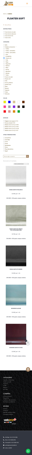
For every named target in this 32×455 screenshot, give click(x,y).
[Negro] (23, 106)
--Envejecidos (8, 56)
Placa (6, 86)
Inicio (5, 14)
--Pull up (7, 69)
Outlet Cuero (8, 84)
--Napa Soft (8, 64)
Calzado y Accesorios (10, 47)
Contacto (5, 410)
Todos (6, 92)
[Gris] (9, 106)
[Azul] (9, 102)
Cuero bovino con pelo (10, 32)
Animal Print (8, 137)
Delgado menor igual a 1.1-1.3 (11, 121)
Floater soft (8, 79)
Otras (6, 147)
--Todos (7, 75)
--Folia (6, 60)
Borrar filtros (8, 25)
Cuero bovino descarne (10, 34)
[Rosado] (9, 111)
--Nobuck (7, 65)
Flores (6, 143)
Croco (6, 141)
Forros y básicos (9, 82)
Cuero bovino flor (9, 35)
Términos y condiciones (9, 402)
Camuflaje (7, 139)
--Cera (6, 54)
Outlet (4, 385)
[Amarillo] (4, 102)
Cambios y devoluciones (9, 400)
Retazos (7, 88)
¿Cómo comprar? (7, 396)
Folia (6, 80)
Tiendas (5, 408)
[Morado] (14, 106)
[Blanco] (18, 102)
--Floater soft (8, 58)
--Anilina (7, 48)
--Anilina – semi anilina (10, 52)
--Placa (6, 67)
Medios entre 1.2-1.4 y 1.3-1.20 (12, 128)
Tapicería (7, 90)
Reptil (6, 151)
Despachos (6, 398)
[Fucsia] (4, 106)
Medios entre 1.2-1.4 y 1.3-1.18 (11, 124)
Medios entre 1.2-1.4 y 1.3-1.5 (11, 130)
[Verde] (18, 111)
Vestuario (7, 94)
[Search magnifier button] (27, 156)
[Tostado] (14, 111)
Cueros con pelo (9, 77)
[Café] (23, 102)
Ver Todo (5, 389)
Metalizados (8, 145)
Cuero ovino (8, 37)
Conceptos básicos (8, 414)
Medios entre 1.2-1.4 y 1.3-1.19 (11, 126)
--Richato (7, 73)
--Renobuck (7, 71)
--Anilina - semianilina (10, 50)
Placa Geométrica (9, 149)
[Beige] (14, 102)
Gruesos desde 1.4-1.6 (10, 123)
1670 (6, 45)
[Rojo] (4, 111)
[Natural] (18, 106)
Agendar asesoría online (9, 412)
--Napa (6, 62)
